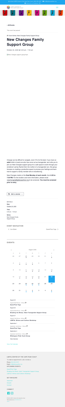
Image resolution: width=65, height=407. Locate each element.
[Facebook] (8, 393)
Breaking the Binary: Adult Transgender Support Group (28, 312)
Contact (9, 385)
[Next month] (54, 250)
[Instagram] (40, 3)
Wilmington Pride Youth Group (20, 336)
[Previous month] (11, 250)
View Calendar (14, 339)
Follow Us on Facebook (32, 3)
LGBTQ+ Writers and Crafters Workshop (23, 320)
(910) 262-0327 (15, 362)
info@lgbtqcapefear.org (50, 1)
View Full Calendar (12, 344)
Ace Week (13, 229)
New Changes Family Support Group (12, 218)
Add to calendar (15, 194)
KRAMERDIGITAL (18, 399)
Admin (8, 401)
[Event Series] (25, 302)
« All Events (10, 25)
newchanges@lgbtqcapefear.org (18, 180)
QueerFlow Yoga (51, 229)
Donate (9, 383)
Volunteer (10, 381)
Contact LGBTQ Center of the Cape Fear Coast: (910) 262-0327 (25, 1)
